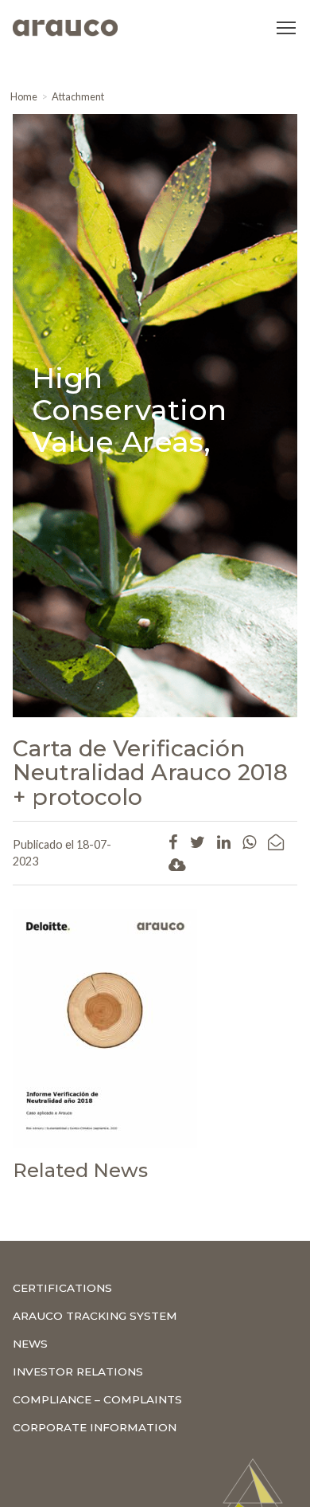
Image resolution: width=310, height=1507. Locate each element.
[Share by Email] (276, 841)
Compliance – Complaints (97, 1399)
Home (23, 96)
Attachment (78, 96)
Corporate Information (94, 1427)
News (30, 1343)
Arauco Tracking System (95, 1315)
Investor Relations (78, 1371)
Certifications (62, 1287)
